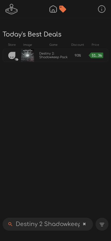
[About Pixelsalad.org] (102, 9)
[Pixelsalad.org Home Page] (11, 9)
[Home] (53, 9)
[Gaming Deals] (63, 9)
